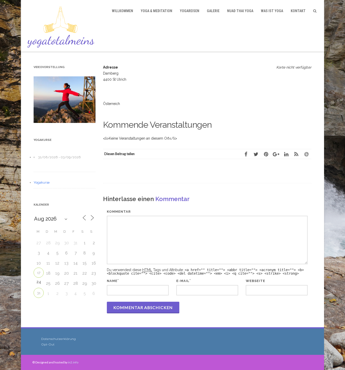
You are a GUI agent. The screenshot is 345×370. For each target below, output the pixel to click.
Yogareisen (189, 11)
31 (38, 293)
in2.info (73, 362)
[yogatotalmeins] (62, 26)
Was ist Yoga (272, 11)
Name (112, 280)
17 (38, 273)
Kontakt (298, 11)
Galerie (213, 11)
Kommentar (119, 211)
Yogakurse (42, 182)
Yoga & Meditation (156, 11)
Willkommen (122, 11)
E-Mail (182, 280)
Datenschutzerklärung (58, 339)
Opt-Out (48, 344)
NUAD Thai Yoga (240, 11)
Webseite (255, 280)
